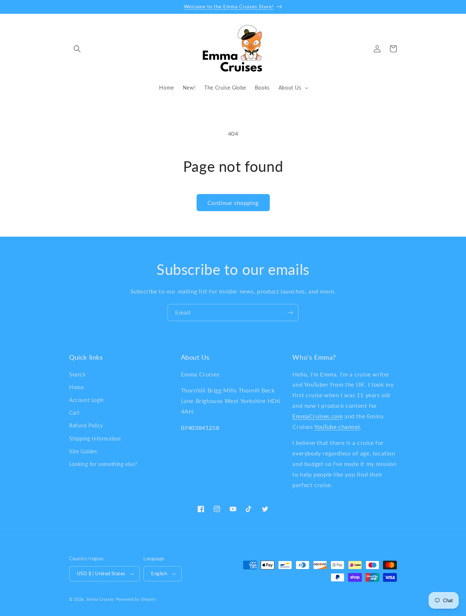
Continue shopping (233, 203)
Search (77, 374)
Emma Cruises (100, 599)
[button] (77, 49)
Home (76, 387)
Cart (74, 413)
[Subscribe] (290, 312)
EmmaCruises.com (317, 415)
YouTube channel (337, 426)
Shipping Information (95, 438)
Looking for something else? (103, 464)
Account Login (86, 400)
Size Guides (83, 451)
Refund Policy (86, 425)
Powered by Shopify (136, 599)
